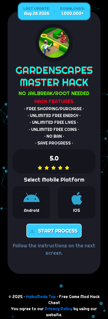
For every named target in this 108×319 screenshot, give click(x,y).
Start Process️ (57, 231)
